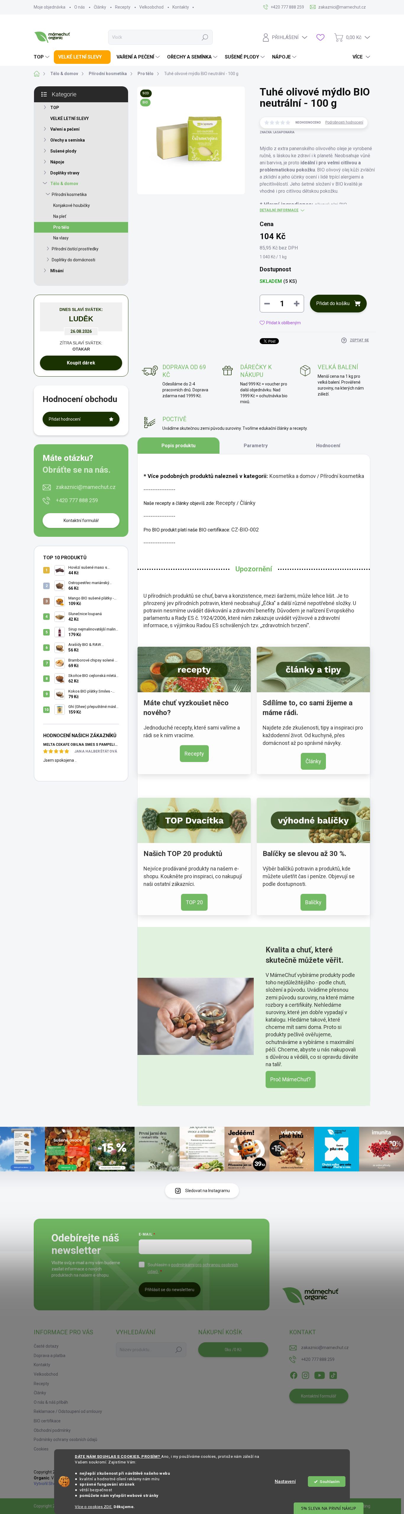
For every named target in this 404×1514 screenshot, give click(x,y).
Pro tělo (61, 227)
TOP (54, 107)
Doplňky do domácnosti (73, 259)
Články (100, 7)
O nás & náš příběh (51, 1402)
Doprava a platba (49, 1355)
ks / (233, 1349)
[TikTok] (333, 1374)
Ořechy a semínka (67, 140)
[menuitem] (42, 57)
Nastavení (285, 1481)
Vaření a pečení (65, 129)
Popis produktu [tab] (178, 445)
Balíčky (313, 902)
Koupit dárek (81, 363)
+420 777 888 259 (77, 500)
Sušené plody (63, 151)
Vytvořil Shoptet (49, 1483)
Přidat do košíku (333, 303)
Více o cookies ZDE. (94, 1506)
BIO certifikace (47, 1421)
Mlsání (57, 270)
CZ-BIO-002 (245, 529)
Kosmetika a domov (292, 476)
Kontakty (180, 7)
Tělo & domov (64, 183)
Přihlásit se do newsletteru (169, 1289)
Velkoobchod (151, 7)
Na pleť (59, 216)
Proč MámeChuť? (290, 1079)
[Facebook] (293, 1374)
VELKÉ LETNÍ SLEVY (69, 118)
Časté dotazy (46, 1346)
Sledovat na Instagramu (207, 1190)
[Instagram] (305, 1374)
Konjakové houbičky (71, 205)
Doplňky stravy (64, 173)
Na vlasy (61, 238)
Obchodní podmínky (52, 1430)
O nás (79, 7)
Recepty (122, 7)
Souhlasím (330, 1481)
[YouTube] (319, 1374)
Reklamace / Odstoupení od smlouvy (68, 1411)
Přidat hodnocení (64, 419)
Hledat (205, 37)
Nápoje (57, 162)
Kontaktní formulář (81, 520)
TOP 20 (194, 902)
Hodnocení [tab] (328, 445)
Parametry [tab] (256, 445)
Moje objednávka (49, 7)
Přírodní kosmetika (69, 194)
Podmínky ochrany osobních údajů (65, 1439)
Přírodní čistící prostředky (75, 249)
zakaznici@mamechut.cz (86, 487)
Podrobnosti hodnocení (344, 122)
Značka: (277, 132)
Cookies (41, 1449)
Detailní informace (279, 210)
